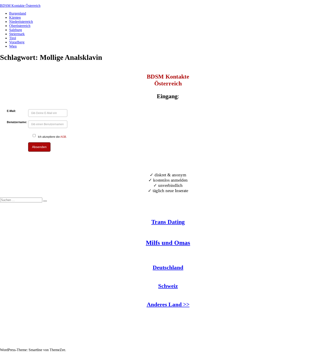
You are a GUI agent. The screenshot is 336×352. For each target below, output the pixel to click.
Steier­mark (17, 34)
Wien (13, 46)
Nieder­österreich (21, 22)
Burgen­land (17, 13)
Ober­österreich (19, 26)
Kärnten (15, 17)
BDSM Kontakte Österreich (20, 6)
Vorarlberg (16, 42)
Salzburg (15, 30)
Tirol (12, 38)
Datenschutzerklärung (16, 346)
